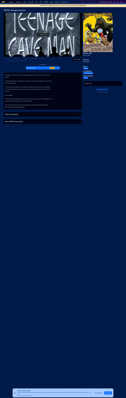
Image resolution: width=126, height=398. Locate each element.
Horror (86, 68)
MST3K (46, 2)
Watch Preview (44, 34)
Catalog (11, 2)
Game (41, 2)
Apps (36, 2)
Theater (77, 59)
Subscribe (31, 2)
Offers (25, 2)
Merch (56, 2)
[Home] (3, 2)
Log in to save (7, 60)
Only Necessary (99, 393)
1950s (85, 78)
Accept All (108, 393)
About (51, 2)
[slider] (97, 89)
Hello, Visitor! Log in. (104, 2)
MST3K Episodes (88, 73)
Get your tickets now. (80, 5)
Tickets (18, 2)
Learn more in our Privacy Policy (24, 395)
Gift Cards (64, 2)
